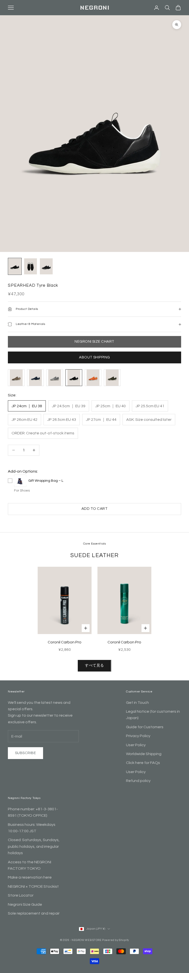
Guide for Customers (144, 727)
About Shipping (94, 357)
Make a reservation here (30, 877)
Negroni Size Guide (25, 904)
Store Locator (20, 895)
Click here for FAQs (143, 763)
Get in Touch (137, 703)
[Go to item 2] (30, 266)
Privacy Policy (138, 736)
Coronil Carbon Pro (64, 642)
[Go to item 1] (15, 266)
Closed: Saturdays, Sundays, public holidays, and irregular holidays (34, 846)
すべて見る (94, 665)
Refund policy (138, 781)
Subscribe (25, 753)
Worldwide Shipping (143, 754)
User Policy (136, 745)
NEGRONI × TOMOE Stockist (33, 886)
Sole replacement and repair (34, 913)
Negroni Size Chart (94, 341)
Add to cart (94, 509)
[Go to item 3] (46, 266)
